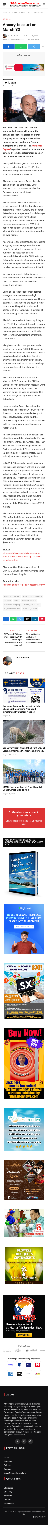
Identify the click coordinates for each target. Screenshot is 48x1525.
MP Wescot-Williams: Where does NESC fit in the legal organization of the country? (13, 639)
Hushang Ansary (29, 601)
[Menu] (4, 4)
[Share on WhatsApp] (21, 46)
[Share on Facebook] (9, 46)
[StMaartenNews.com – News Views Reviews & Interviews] (25, 4)
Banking (7, 19)
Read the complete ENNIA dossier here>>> (24, 585)
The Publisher (16, 36)
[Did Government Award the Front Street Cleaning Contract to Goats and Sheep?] (24, 732)
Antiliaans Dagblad (12, 596)
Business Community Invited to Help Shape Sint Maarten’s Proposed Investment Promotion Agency (21, 709)
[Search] (44, 4)
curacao (7, 601)
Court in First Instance (32, 596)
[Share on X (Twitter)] (34, 46)
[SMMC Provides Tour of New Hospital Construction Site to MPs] (24, 771)
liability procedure (31, 605)
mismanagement (30, 609)
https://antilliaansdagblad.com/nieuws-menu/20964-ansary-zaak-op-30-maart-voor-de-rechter (22, 557)
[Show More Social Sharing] (42, 46)
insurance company (12, 605)
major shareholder (12, 609)
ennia (16, 601)
